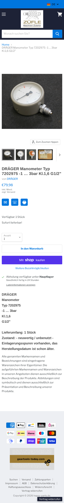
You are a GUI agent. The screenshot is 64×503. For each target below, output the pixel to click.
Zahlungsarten (43, 479)
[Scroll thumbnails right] (59, 154)
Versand (26, 479)
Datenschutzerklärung (43, 483)
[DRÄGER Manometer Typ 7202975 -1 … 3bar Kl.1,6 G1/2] (8, 154)
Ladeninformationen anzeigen (20, 285)
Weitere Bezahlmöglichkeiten (32, 268)
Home (5, 44)
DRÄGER (12, 178)
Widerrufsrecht (43, 487)
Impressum (11, 483)
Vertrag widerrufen (32, 490)
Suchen (13, 479)
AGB (24, 483)
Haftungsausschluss (19, 487)
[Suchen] (57, 34)
